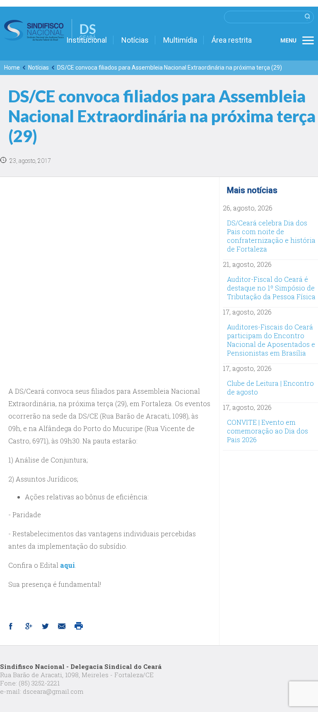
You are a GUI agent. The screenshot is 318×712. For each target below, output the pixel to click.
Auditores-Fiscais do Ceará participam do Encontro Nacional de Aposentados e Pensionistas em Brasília (271, 339)
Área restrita (232, 40)
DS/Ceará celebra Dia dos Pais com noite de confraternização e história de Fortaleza (271, 235)
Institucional (86, 40)
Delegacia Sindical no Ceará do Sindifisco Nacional (50, 30)
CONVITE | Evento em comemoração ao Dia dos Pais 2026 (267, 431)
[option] (109, 280)
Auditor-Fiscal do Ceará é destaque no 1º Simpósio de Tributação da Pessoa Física (271, 288)
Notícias (135, 40)
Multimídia (180, 40)
